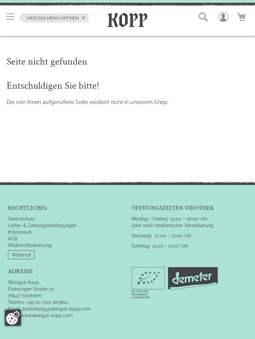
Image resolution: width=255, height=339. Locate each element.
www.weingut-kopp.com (47, 315)
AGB (12, 238)
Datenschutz (21, 218)
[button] (204, 17)
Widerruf (21, 255)
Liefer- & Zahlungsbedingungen (42, 225)
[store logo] (127, 19)
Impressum (20, 232)
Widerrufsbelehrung (30, 245)
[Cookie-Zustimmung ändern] (13, 318)
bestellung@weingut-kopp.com (57, 309)
